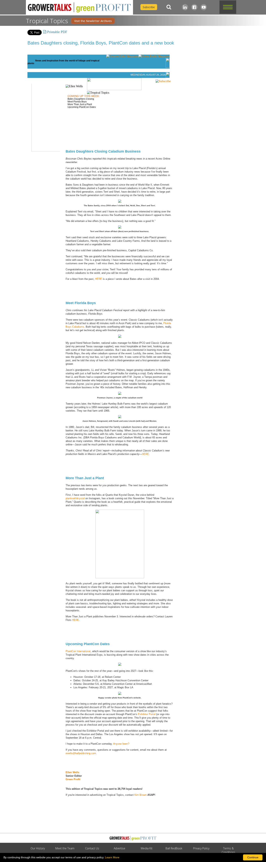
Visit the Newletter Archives (93, 21)
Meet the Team (64, 848)
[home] (79, 7)
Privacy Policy (201, 848)
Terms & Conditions (228, 850)
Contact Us (92, 848)
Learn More (112, 857)
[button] (228, 7)
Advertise (119, 848)
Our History (38, 848)
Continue (252, 857)
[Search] (168, 7)
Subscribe (149, 7)
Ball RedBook (174, 848)
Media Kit (146, 848)
